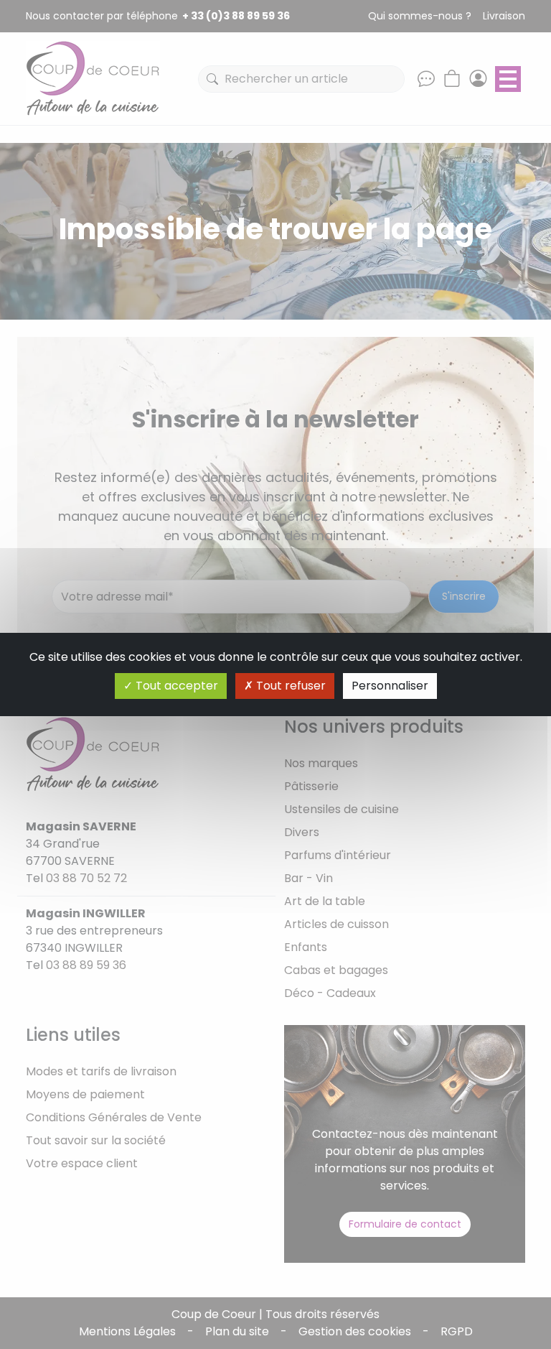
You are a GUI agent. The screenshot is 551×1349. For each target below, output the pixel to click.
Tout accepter (175, 685)
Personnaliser (390, 685)
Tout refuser (289, 685)
